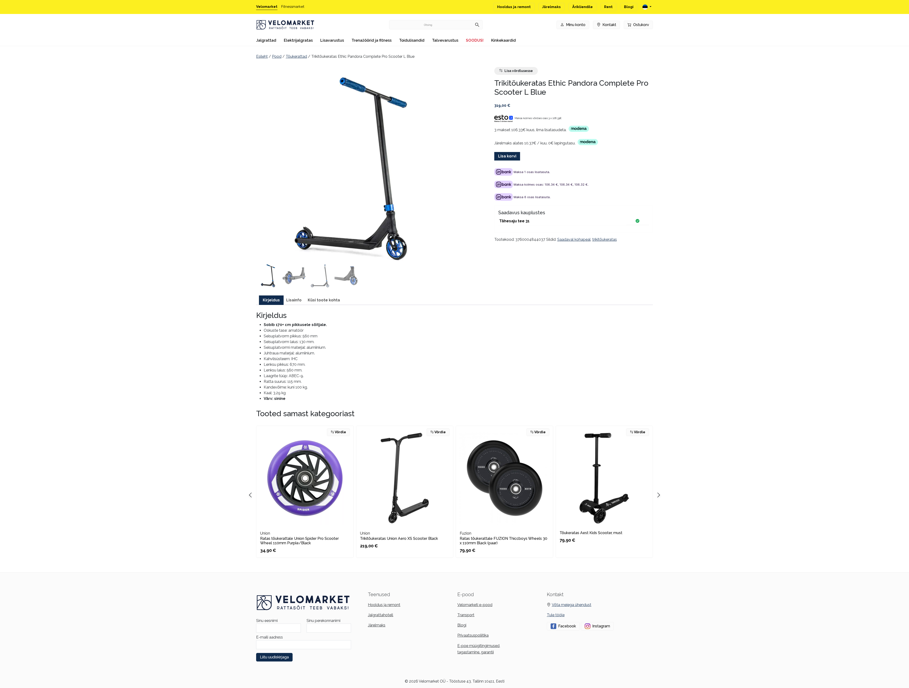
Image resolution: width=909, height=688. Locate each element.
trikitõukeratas (604, 239)
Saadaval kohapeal (574, 239)
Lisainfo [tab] (294, 300)
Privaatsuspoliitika (473, 635)
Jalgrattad (266, 40)
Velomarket (266, 6)
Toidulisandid (411, 40)
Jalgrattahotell (380, 615)
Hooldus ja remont (514, 7)
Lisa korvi (507, 156)
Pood (276, 56)
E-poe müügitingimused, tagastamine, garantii (478, 648)
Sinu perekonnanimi (323, 620)
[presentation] (659, 495)
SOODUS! (475, 40)
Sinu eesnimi (267, 620)
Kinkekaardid (503, 40)
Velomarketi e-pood (474, 605)
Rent (608, 7)
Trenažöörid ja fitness (372, 40)
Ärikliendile (582, 7)
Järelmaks (551, 7)
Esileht (262, 56)
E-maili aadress (269, 637)
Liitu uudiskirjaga (274, 657)
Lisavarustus (332, 40)
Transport (465, 615)
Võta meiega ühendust (571, 605)
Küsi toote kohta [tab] (324, 300)
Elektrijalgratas (298, 40)
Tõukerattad (296, 56)
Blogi (628, 7)
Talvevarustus (445, 40)
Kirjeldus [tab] (271, 300)
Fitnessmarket (292, 6)
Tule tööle (556, 615)
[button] (268, 276)
